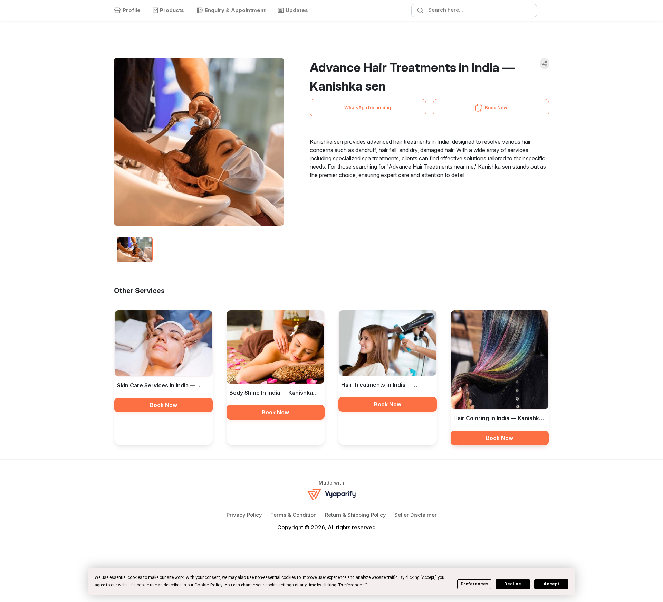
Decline (512, 583)
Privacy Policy (244, 514)
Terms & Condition (293, 514)
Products (172, 10)
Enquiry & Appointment (235, 10)
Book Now (496, 107)
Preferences (474, 583)
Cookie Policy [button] (208, 584)
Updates (297, 10)
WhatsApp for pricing (367, 107)
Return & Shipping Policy (355, 514)
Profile (132, 10)
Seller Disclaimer (415, 514)
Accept (551, 583)
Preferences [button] (352, 584)
